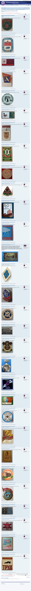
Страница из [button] (21, 575)
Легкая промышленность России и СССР (9, 10)
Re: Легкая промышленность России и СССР (8, 56)
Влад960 (3, 35)
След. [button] (29, 575)
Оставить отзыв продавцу (8, 575)
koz (4, 11)
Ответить (2, 575)
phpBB (23, 584)
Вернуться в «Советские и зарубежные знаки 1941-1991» (7, 576)
